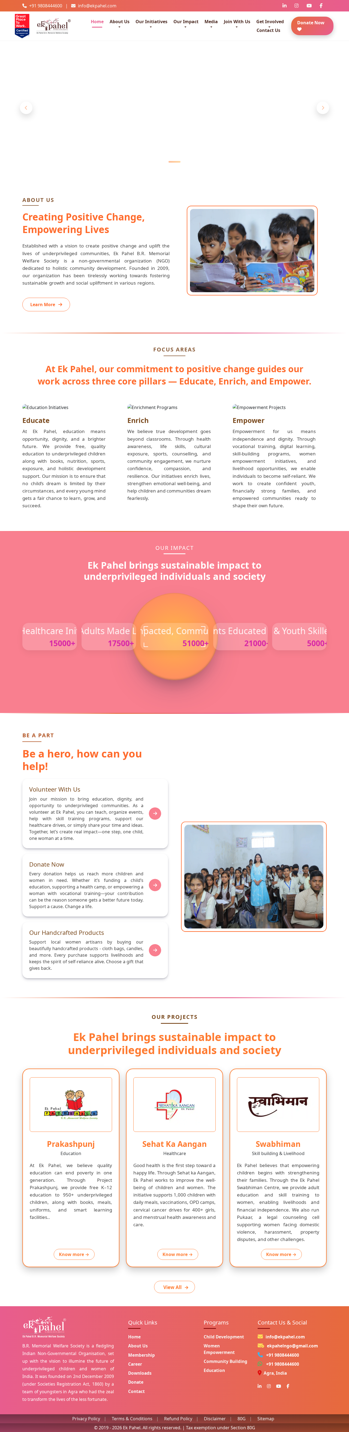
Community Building (225, 1361)
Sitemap (265, 1419)
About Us (138, 1346)
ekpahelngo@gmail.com (292, 1346)
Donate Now (310, 23)
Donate (135, 1382)
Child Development (224, 1337)
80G (241, 1419)
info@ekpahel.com (285, 1337)
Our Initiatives (151, 22)
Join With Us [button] (237, 22)
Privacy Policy (86, 1419)
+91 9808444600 (282, 1355)
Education (214, 1370)
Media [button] (211, 22)
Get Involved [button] (270, 22)
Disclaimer (215, 1419)
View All (176, 1287)
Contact (136, 1391)
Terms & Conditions (132, 1419)
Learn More (171, 130)
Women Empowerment (219, 1349)
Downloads (140, 1373)
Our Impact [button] (185, 22)
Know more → (74, 1254)
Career (135, 1364)
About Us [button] (120, 22)
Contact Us (268, 30)
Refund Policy (178, 1419)
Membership (141, 1355)
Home (97, 22)
